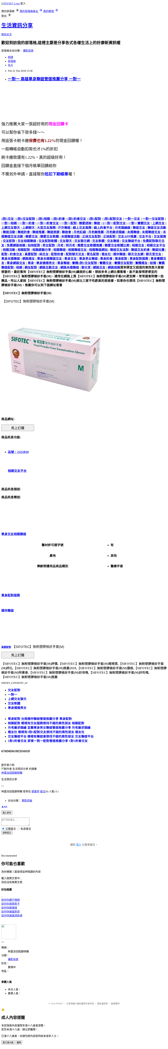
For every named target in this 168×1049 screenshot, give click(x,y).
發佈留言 (7, 833)
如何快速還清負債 (11, 915)
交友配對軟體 (48, 241)
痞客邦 (35, 791)
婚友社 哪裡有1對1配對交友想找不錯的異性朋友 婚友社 (46, 732)
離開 (19, 1042)
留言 (42, 791)
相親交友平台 (156, 245)
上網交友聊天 (10, 227)
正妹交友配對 (91, 236)
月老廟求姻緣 (115, 232)
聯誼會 (66, 232)
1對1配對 (94, 218)
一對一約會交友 (48, 223)
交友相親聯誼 (27, 241)
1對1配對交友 (112, 218)
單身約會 (106, 258)
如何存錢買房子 (10, 903)
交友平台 (145, 236)
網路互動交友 (48, 267)
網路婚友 (28, 258)
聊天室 (86, 267)
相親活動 (9, 249)
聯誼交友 (139, 227)
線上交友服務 (82, 227)
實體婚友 (141, 263)
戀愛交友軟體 (49, 236)
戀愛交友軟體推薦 (89, 245)
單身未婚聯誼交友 (49, 258)
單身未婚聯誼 (10, 258)
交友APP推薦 (127, 236)
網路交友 (99, 267)
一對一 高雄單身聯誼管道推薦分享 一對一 (44, 79)
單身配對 (121, 258)
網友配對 (31, 267)
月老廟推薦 (96, 232)
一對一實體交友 (139, 223)
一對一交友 (132, 218)
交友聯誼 (113, 241)
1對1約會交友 (76, 218)
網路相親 (114, 267)
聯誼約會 (24, 232)
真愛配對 (31, 254)
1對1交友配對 (25, 218)
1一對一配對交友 (114, 223)
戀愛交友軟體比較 (117, 245)
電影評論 (27, 800)
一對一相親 (9, 223)
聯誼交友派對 (119, 249)
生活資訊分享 (17, 25)
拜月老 (70, 245)
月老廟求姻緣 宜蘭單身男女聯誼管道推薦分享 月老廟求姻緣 (49, 727)
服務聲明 (115, 1003)
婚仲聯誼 (119, 254)
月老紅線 (80, 232)
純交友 (44, 254)
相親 (19, 267)
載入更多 (7, 813)
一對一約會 (27, 223)
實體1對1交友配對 (84, 263)
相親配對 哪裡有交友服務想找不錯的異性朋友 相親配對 (46, 723)
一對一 (12, 694)
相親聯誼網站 (98, 249)
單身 (31, 263)
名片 (10, 65)
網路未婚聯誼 (69, 267)
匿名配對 (93, 254)
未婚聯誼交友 (151, 232)
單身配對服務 (139, 258)
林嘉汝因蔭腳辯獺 (11, 772)
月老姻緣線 (122, 227)
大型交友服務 (46, 227)
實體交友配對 (123, 263)
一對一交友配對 (153, 218)
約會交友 (16, 254)
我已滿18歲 (8, 1042)
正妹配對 (109, 236)
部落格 (12, 61)
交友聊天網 (82, 241)
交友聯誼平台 (131, 241)
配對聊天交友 (75, 254)
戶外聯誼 (64, 227)
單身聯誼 (63, 263)
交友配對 (9, 241)
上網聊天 (28, 227)
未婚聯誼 (133, 232)
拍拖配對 (34, 245)
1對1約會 (58, 218)
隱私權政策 (102, 1003)
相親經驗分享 (41, 249)
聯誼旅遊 (53, 232)
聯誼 (97, 223)
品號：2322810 (18, 452)
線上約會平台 (103, 227)
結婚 (153, 263)
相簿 (10, 57)
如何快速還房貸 (10, 911)
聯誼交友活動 (156, 227)
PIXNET (59, 1003)
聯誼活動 (9, 232)
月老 (60, 245)
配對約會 (57, 254)
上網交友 (158, 223)
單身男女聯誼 (88, 258)
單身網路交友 (16, 263)
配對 (4, 254)
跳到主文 (6, 34)
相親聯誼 (59, 249)
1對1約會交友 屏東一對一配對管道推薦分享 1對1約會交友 (48, 741)
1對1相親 (43, 218)
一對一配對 (69, 223)
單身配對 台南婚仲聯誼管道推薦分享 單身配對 (40, 718)
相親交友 (138, 245)
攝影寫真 (28, 50)
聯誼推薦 (38, 232)
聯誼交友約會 (140, 249)
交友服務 (160, 236)
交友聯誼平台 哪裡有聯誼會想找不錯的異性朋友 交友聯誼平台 (51, 736)
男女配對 (48, 245)
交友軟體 (98, 241)
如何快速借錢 (9, 907)
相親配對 (24, 249)
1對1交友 (7, 218)
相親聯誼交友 (77, 249)
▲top (4, 806)
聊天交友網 (136, 254)
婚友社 (106, 254)
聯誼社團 (158, 249)
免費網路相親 (16, 245)
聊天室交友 (153, 254)
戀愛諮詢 (85, 223)
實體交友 (105, 263)
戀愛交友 (31, 236)
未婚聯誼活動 (70, 236)
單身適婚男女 (45, 263)
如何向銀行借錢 (10, 899)
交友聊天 (66, 241)
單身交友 (70, 258)
